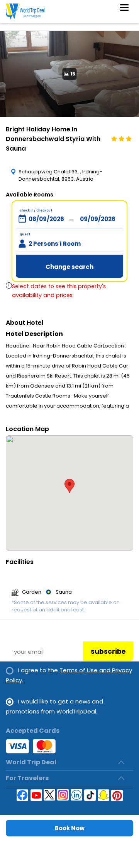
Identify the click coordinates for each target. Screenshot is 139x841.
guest (25, 234)
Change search (69, 267)
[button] (69, 486)
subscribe (108, 651)
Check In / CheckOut (36, 210)
